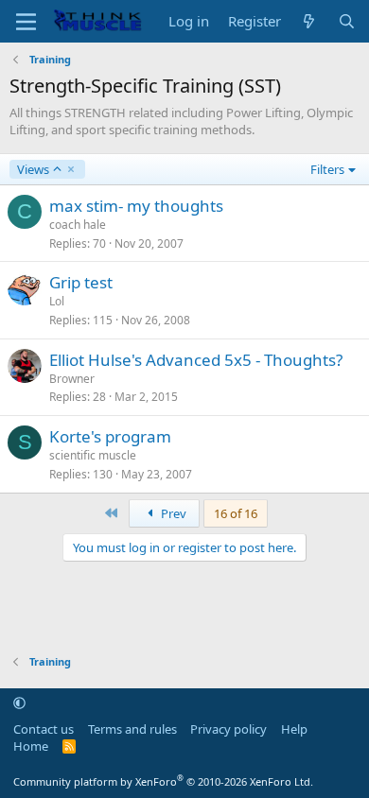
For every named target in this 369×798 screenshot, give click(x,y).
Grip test (81, 282)
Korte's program (110, 436)
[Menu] (26, 22)
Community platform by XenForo (163, 781)
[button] (19, 702)
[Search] (346, 21)
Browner (72, 379)
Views (32, 169)
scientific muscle (92, 455)
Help (294, 728)
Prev (172, 513)
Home (30, 746)
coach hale (77, 225)
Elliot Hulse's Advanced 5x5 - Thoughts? (196, 360)
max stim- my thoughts (136, 206)
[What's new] (308, 21)
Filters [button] (327, 169)
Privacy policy (228, 728)
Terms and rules (132, 728)
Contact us (43, 728)
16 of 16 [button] (235, 513)
